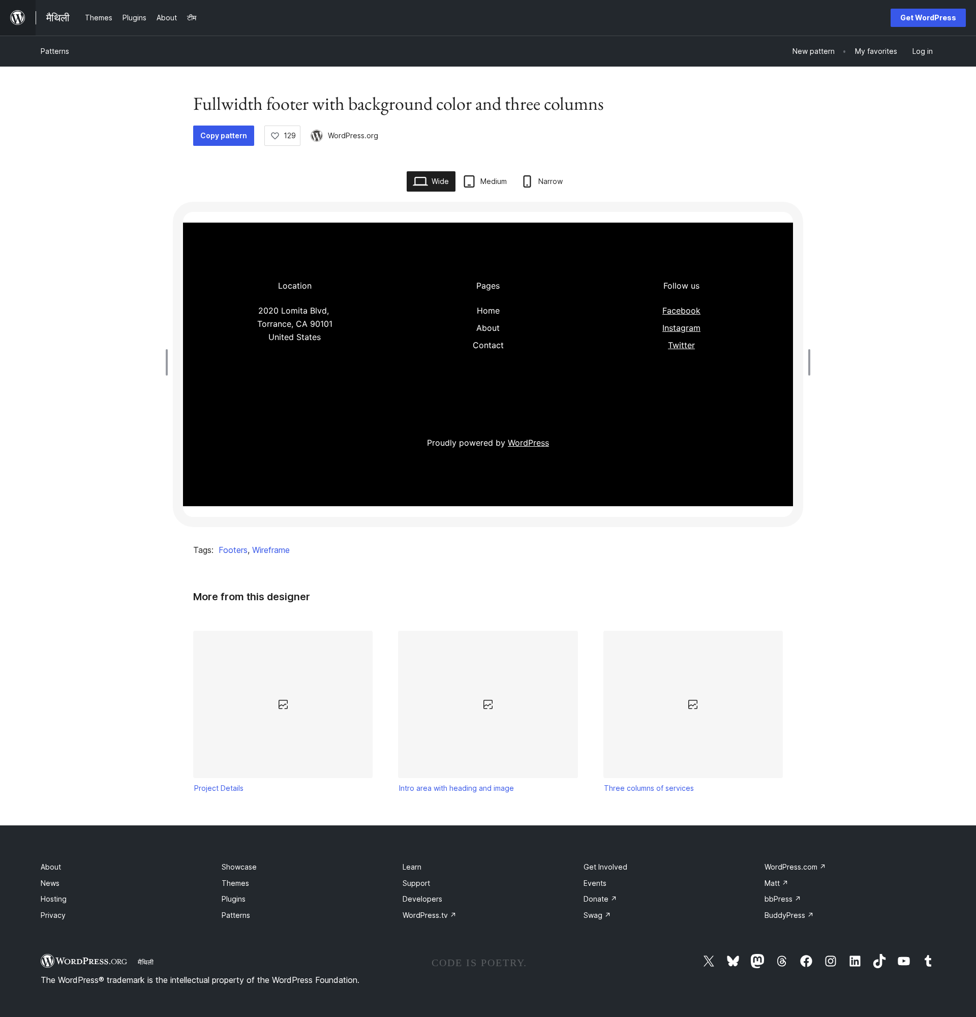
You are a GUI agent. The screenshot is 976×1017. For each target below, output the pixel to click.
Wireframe (271, 550)
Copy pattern (223, 135)
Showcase (239, 866)
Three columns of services (649, 788)
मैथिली (146, 962)
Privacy (53, 915)
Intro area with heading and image (456, 788)
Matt (776, 883)
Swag (597, 915)
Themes (235, 883)
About (51, 866)
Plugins (234, 899)
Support (416, 883)
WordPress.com (795, 866)
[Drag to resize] (169, 362)
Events (595, 883)
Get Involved (605, 866)
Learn (412, 866)
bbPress (783, 899)
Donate (600, 899)
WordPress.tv (429, 915)
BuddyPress (789, 915)
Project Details (218, 788)
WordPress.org (353, 135)
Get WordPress (928, 17)
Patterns (55, 51)
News (50, 883)
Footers (233, 550)
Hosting (54, 899)
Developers (422, 899)
